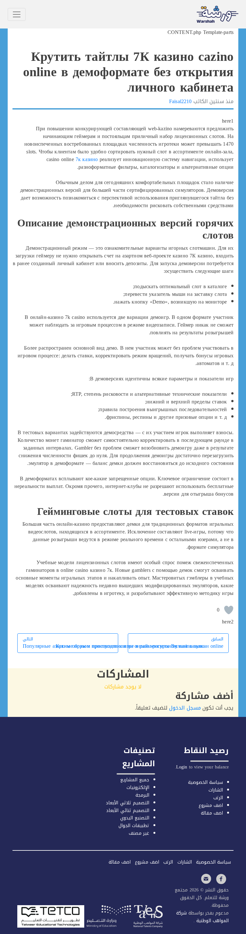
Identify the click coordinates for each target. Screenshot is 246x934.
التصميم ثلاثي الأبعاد (127, 803)
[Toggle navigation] (17, 14)
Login (181, 767)
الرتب (218, 797)
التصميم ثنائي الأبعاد (127, 810)
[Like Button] (229, 610)
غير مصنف (139, 833)
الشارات (216, 790)
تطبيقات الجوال (134, 825)
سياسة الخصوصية (205, 782)
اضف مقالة (212, 813)
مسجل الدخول (185, 708)
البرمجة (142, 795)
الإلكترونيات (138, 787)
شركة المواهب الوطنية (202, 917)
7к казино (87, 159)
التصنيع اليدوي (134, 818)
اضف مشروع (211, 805)
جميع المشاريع (134, 780)
